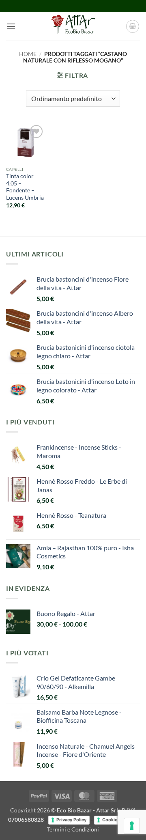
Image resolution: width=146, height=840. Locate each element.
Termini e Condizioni (73, 829)
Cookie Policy (117, 820)
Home (27, 54)
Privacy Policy (71, 820)
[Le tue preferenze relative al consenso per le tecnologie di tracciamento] (132, 826)
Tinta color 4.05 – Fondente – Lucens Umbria (25, 187)
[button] (11, 26)
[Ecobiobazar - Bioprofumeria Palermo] (73, 26)
